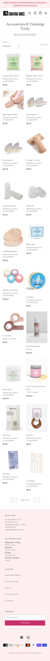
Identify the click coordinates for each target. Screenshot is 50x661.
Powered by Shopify (35, 653)
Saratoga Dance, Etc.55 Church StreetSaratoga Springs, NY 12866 (15, 522)
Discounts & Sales (11, 581)
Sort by (6, 42)
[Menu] (45, 13)
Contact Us (9, 600)
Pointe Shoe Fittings (12, 575)
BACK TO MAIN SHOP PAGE (25, 34)
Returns (8, 588)
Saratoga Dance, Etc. (21, 653)
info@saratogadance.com (15, 530)
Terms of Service (11, 594)
